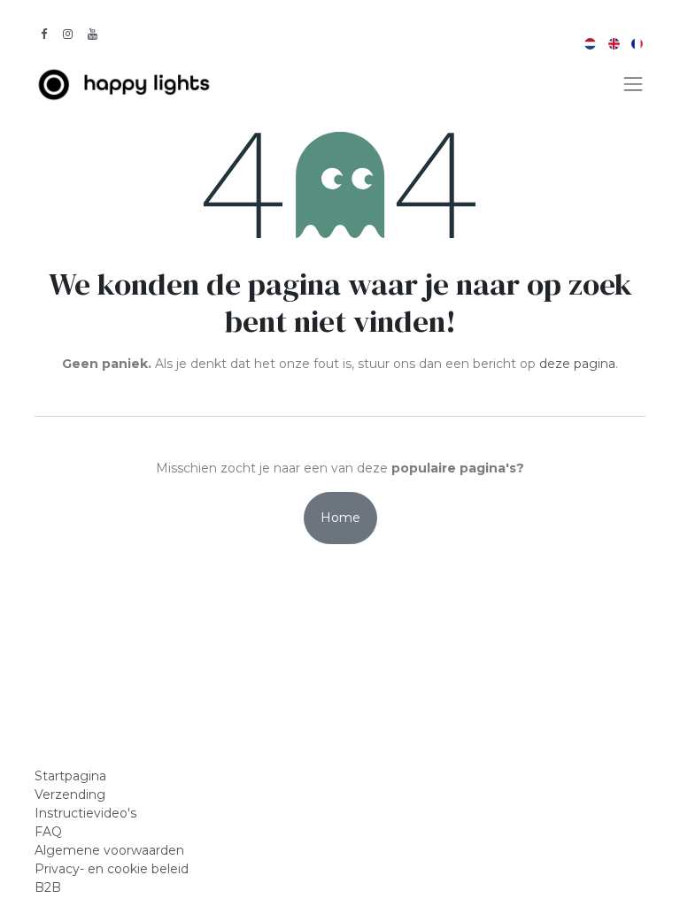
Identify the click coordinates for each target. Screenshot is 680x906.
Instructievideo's (85, 813)
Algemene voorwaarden (109, 850)
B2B (50, 887)
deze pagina (577, 364)
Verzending (70, 794)
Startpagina (70, 776)
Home (340, 518)
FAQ (48, 832)
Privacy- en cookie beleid (112, 869)
